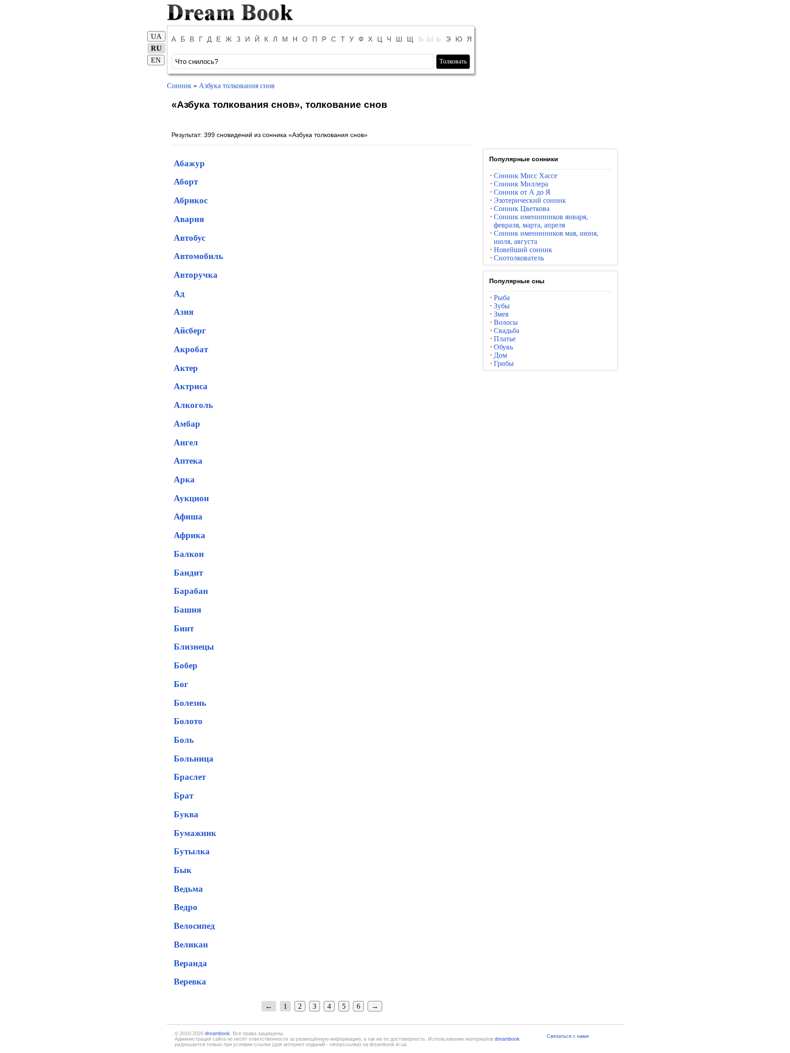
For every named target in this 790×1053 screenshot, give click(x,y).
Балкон (189, 554)
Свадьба (506, 330)
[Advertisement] (550, 86)
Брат (183, 795)
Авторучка (196, 275)
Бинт (184, 628)
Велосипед (194, 926)
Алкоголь (193, 405)
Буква (186, 814)
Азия (183, 312)
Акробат (191, 349)
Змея (501, 314)
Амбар (187, 424)
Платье (505, 339)
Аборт (186, 181)
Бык (183, 870)
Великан (191, 944)
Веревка (190, 981)
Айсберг (190, 330)
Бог (181, 684)
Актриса (191, 386)
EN (156, 60)
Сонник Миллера (521, 184)
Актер (186, 368)
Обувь (503, 347)
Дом (500, 355)
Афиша (188, 516)
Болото (188, 721)
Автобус (189, 238)
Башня (187, 609)
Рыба (502, 298)
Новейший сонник (523, 250)
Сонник (179, 86)
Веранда (190, 963)
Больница (194, 758)
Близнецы (194, 646)
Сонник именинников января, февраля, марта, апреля (541, 221)
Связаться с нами (568, 1036)
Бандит (188, 572)
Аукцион (191, 498)
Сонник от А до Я (522, 192)
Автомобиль (198, 256)
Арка (184, 479)
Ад (179, 293)
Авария (189, 219)
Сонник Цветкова (522, 208)
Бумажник (195, 833)
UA (156, 36)
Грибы (504, 363)
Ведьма (188, 889)
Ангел (186, 442)
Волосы (506, 322)
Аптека (188, 461)
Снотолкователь (519, 258)
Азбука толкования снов (237, 86)
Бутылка (192, 851)
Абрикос (191, 200)
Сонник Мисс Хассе (525, 176)
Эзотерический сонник (530, 200)
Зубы (502, 306)
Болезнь (190, 703)
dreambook (217, 1033)
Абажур (189, 163)
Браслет (190, 777)
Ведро (186, 907)
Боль (184, 740)
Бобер (186, 665)
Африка (189, 535)
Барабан (191, 591)
